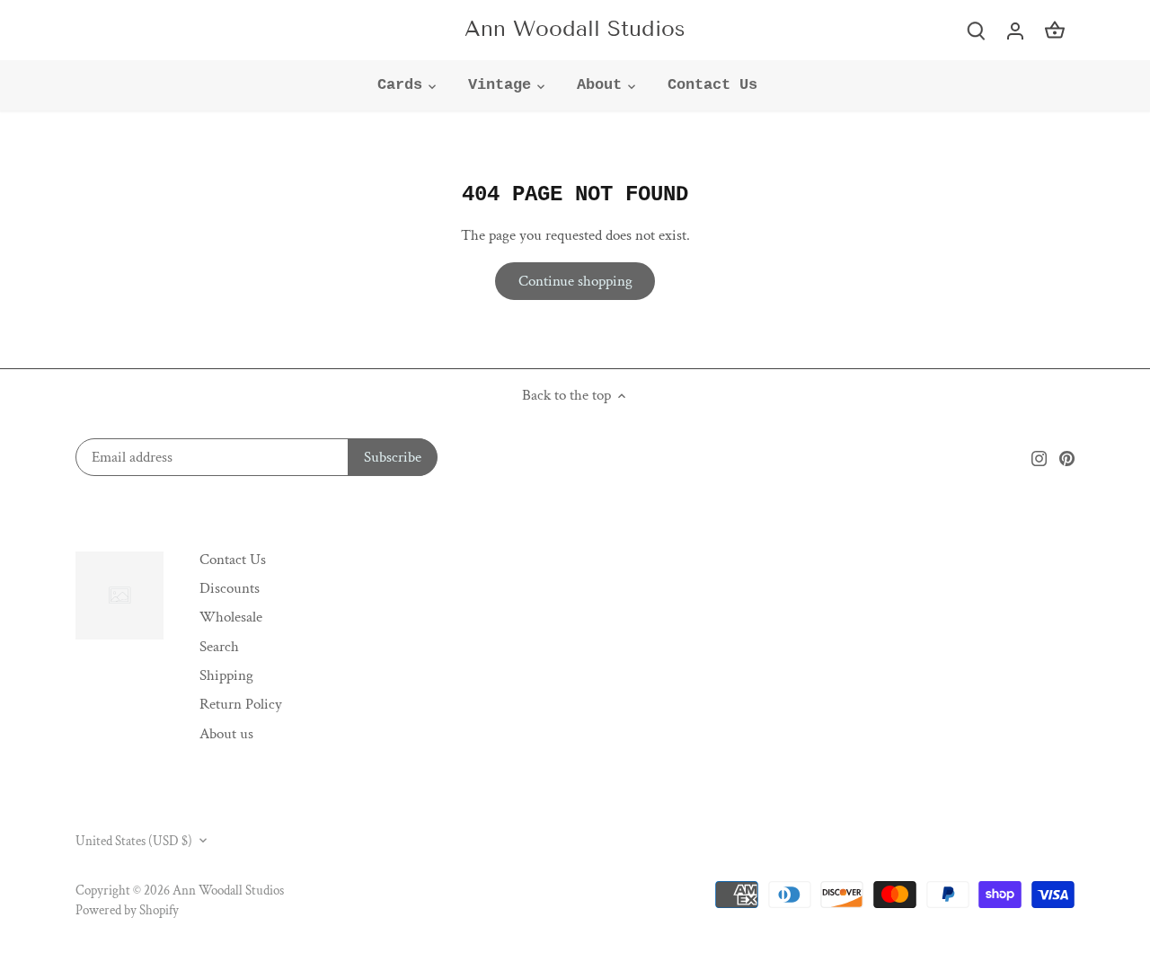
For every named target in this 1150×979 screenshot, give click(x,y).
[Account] (1015, 30)
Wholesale (230, 617)
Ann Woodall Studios (575, 29)
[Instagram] (1039, 458)
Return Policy (240, 704)
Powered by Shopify (127, 910)
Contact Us (232, 559)
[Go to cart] (1055, 30)
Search (219, 647)
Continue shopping (575, 281)
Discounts (229, 588)
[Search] (975, 30)
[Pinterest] (1067, 458)
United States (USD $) (133, 841)
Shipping (226, 675)
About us (226, 734)
